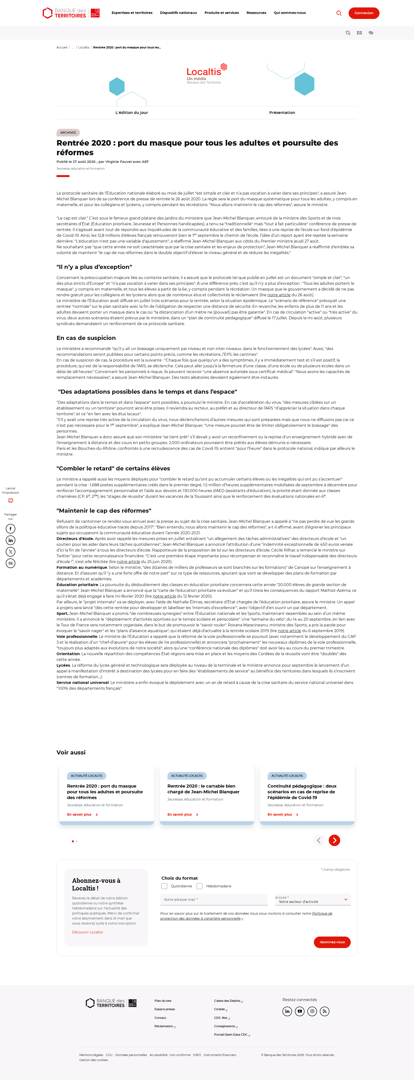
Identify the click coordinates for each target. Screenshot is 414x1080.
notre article (279, 295)
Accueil (62, 47)
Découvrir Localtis (87, 932)
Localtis (83, 47)
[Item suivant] (334, 840)
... (73, 47)
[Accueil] (71, 13)
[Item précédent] (319, 840)
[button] (132, 13)
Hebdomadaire (218, 886)
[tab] (73, 841)
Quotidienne (181, 886)
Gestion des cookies (93, 1060)
